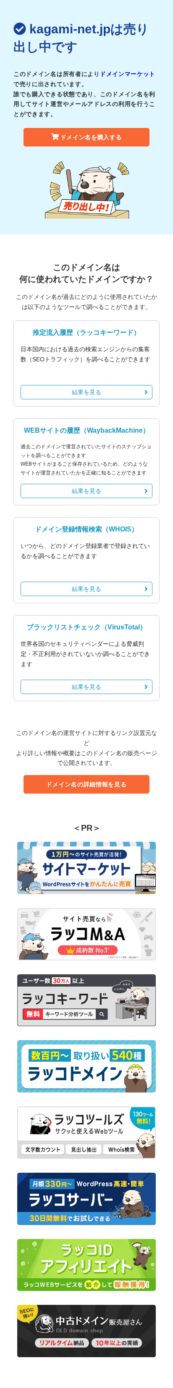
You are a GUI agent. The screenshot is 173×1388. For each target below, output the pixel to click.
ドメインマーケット (127, 73)
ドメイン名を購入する (91, 137)
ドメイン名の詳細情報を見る (86, 784)
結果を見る (86, 392)
